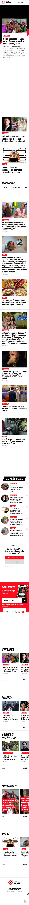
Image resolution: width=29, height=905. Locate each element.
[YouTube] (23, 612)
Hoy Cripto (19, 891)
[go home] (6, 2)
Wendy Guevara (16, 187)
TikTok (5, 187)
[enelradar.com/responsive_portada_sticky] (28, 894)
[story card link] (14, 26)
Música (6, 712)
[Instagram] (19, 612)
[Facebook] (12, 612)
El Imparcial (10, 891)
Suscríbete (21, 2)
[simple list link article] (14, 210)
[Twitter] (16, 612)
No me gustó (14, 562)
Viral (4, 164)
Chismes (6, 35)
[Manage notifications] (25, 901)
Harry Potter (8, 753)
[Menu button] (26, 2)
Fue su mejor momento (14, 558)
